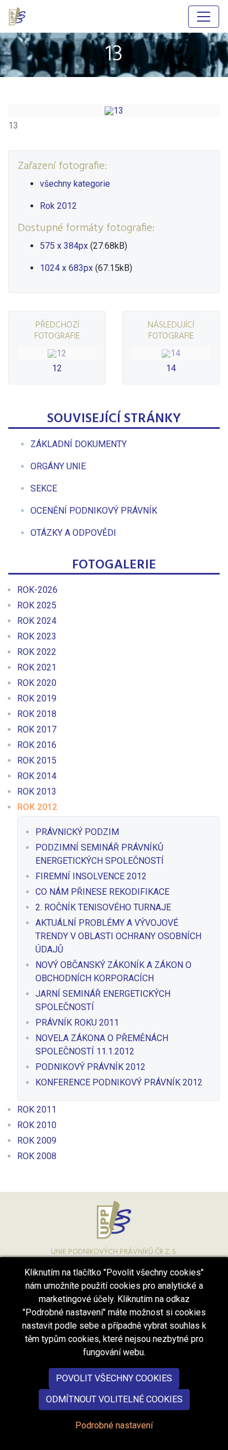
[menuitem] (78, 444)
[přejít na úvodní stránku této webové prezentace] (18, 16)
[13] (114, 110)
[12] (57, 353)
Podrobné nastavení (114, 1425)
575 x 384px (64, 245)
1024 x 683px (66, 268)
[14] (171, 353)
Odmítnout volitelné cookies (114, 1399)
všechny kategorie (75, 183)
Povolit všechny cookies (114, 1378)
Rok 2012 (58, 206)
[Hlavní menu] (203, 17)
